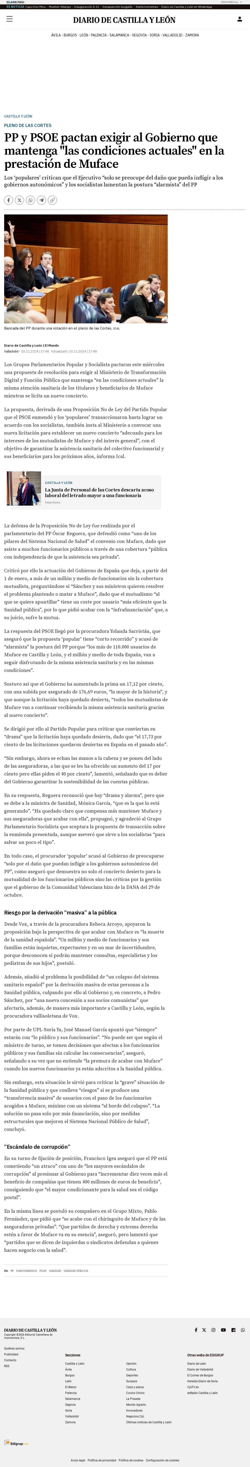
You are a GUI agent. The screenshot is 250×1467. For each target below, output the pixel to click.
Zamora (70, 1422)
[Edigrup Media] (16, 1442)
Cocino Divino (135, 1393)
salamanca (119, 35)
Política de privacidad (102, 1460)
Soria (68, 1410)
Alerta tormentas (147, 7)
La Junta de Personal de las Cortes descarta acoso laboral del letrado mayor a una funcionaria (99, 493)
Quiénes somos (14, 1348)
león (84, 35)
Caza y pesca (135, 1387)
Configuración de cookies (162, 1460)
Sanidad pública (76, 1271)
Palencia (71, 1393)
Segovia (70, 1404)
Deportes (132, 1375)
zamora (192, 35)
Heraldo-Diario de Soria (202, 1381)
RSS (6, 1366)
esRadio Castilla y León (202, 1393)
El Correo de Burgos (200, 1375)
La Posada (133, 1399)
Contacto (10, 1360)
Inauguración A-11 (86, 7)
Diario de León (196, 1363)
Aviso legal (78, 1460)
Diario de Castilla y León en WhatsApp (186, 7)
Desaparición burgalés (118, 7)
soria (155, 35)
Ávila (68, 1369)
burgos (70, 35)
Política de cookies (131, 1460)
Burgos (69, 1375)
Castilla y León (18, 116)
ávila (56, 35)
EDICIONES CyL (230, 2)
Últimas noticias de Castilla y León (149, 1422)
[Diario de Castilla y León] (124, 19)
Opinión (131, 1363)
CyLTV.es (193, 1387)
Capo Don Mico (35, 7)
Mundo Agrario (136, 1404)
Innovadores (134, 1410)
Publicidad (11, 1354)
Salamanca (72, 1399)
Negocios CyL (135, 1416)
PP (12, 1271)
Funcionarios (26, 1271)
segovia (139, 35)
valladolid (172, 35)
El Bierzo (70, 1387)
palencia (99, 35)
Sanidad (55, 1271)
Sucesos (131, 1381)
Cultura (131, 1369)
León (68, 1381)
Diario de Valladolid (200, 1369)
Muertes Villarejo (60, 7)
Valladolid (72, 1416)
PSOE (43, 1271)
